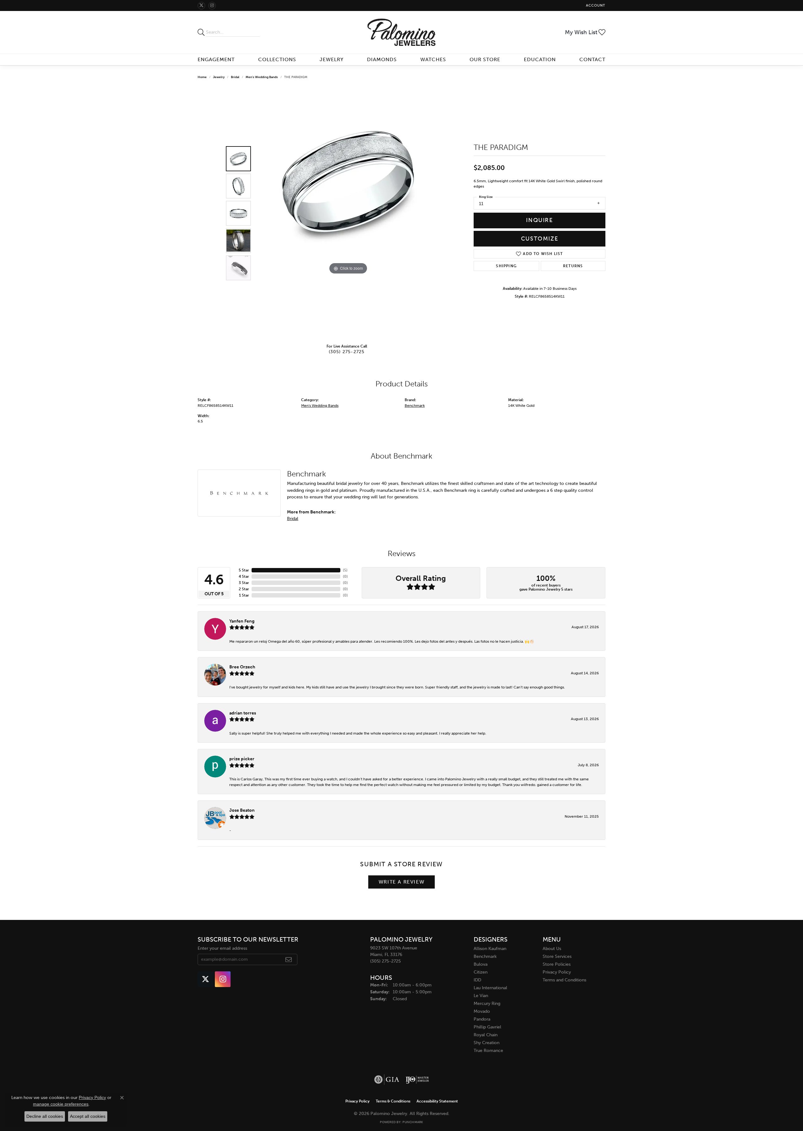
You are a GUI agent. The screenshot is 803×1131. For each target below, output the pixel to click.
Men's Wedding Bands (262, 77)
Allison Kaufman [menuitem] (490, 948)
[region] (348, 213)
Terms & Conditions (393, 1101)
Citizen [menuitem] (480, 972)
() (345, 570)
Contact (592, 59)
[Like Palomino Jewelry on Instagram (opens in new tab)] (212, 5)
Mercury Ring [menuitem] (487, 1003)
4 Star (244, 576)
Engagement (216, 59)
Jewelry (331, 59)
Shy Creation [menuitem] (486, 1042)
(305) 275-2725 (347, 351)
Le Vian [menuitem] (481, 995)
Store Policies (557, 964)
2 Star (244, 589)
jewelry (219, 77)
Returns (573, 266)
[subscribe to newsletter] (288, 959)
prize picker (241, 759)
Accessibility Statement (437, 1101)
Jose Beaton (242, 810)
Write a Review (401, 882)
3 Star (244, 583)
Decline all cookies (44, 1116)
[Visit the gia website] (386, 1079)
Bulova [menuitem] (480, 964)
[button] (595, 5)
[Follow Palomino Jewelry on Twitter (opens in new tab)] (201, 5)
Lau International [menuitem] (490, 987)
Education (540, 59)
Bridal (235, 77)
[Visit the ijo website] (417, 1079)
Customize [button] (539, 238)
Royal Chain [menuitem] (485, 1035)
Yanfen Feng (241, 621)
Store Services (557, 956)
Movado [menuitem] (482, 1011)
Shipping (506, 266)
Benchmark (415, 405)
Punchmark (412, 1122)
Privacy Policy (557, 972)
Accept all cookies (87, 1116)
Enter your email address (222, 948)
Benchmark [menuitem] (485, 956)
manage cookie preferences (60, 1104)
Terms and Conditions (564, 980)
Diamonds (382, 59)
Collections (277, 59)
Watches (433, 59)
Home (202, 77)
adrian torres (242, 713)
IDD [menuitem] (477, 980)
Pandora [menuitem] (482, 1019)
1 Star (244, 595)
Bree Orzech (242, 667)
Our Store (485, 59)
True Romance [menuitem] (488, 1050)
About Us (552, 948)
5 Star (244, 570)
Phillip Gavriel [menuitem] (487, 1027)
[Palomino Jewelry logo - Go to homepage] (402, 32)
